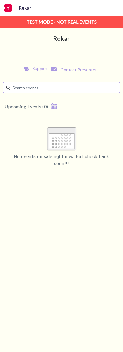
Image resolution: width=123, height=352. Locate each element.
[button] (53, 105)
